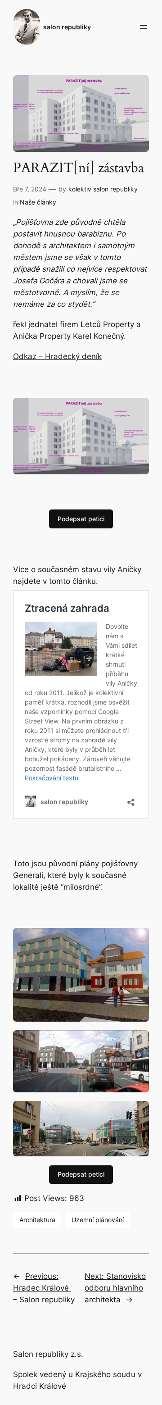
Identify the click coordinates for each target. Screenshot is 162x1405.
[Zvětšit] (137, 409)
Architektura (37, 1219)
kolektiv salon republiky (103, 189)
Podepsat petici (81, 519)
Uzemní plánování (98, 1219)
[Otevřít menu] (143, 27)
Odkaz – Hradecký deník (57, 356)
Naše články (38, 202)
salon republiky (67, 27)
